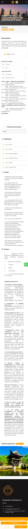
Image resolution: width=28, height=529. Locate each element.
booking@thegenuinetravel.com (12, 509)
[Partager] (24, 23)
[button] (5, 48)
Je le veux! (7, 527)
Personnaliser (14, 523)
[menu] (26, 2)
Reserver (21, 527)
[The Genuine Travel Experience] (7, 490)
